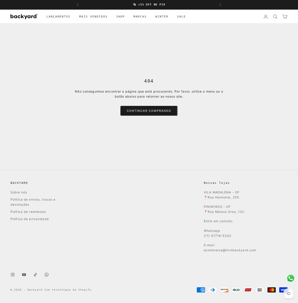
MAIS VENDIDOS (93, 16)
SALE (181, 16)
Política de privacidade (29, 219)
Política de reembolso (28, 211)
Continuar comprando (149, 110)
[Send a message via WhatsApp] (291, 278)
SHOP (120, 16)
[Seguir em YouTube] (24, 274)
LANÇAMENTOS (58, 16)
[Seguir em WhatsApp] (47, 274)
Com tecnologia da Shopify (68, 289)
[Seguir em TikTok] (35, 274)
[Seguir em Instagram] (12, 274)
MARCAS (140, 16)
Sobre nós (18, 192)
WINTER (161, 16)
